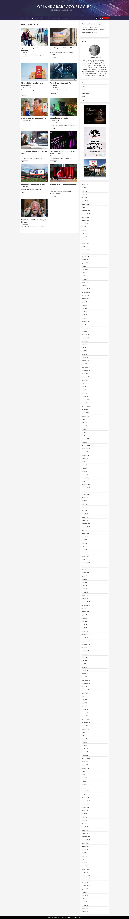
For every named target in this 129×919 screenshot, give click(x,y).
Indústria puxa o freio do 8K (61, 48)
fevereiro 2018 (85, 517)
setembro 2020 (86, 416)
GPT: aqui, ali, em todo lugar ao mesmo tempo (62, 152)
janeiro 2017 (85, 559)
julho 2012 (84, 735)
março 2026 (85, 201)
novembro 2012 (86, 722)
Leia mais (24, 60)
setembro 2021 (85, 377)
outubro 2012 (85, 726)
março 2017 (85, 553)
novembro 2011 (86, 762)
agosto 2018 (85, 497)
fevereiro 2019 (85, 478)
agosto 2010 (85, 810)
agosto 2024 (85, 263)
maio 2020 (84, 429)
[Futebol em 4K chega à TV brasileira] (63, 72)
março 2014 (85, 670)
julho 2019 (84, 462)
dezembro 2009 (86, 836)
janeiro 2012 (85, 755)
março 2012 (85, 748)
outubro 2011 (85, 765)
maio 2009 (84, 859)
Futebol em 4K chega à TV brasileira (60, 84)
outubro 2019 (85, 452)
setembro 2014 (85, 651)
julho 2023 (84, 305)
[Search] (100, 18)
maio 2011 (84, 781)
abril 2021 (84, 393)
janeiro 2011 (85, 794)
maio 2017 (84, 546)
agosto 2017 (85, 537)
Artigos (27, 18)
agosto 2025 (85, 224)
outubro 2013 (85, 687)
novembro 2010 (86, 801)
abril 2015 (84, 628)
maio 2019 (84, 468)
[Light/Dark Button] (96, 18)
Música (48, 18)
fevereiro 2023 (85, 321)
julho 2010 (84, 814)
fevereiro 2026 (85, 204)
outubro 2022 (85, 334)
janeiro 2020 (85, 442)
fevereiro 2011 (85, 791)
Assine (107, 18)
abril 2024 (84, 276)
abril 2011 (84, 784)
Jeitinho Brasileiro (38, 18)
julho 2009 (84, 853)
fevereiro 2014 (85, 674)
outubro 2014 (85, 647)
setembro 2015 (85, 612)
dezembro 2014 (86, 641)
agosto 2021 (85, 380)
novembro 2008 (86, 879)
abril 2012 (84, 745)
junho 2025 (84, 230)
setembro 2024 (86, 259)
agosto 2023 (85, 302)
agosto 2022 (85, 341)
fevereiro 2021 (85, 400)
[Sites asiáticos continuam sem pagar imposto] (34, 72)
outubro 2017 (85, 530)
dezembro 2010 (86, 797)
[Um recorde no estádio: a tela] (34, 173)
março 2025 (85, 240)
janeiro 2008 (85, 911)
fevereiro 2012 (85, 752)
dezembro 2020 (86, 406)
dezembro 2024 (86, 250)
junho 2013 (84, 700)
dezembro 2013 (86, 680)
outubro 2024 (85, 256)
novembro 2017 (86, 527)
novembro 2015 (86, 605)
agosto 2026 (85, 184)
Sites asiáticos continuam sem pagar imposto (32, 84)
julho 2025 (84, 227)
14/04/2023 (54, 87)
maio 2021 (84, 390)
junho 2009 (85, 856)
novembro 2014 (86, 644)
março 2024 (85, 279)
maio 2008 (84, 898)
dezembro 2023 (86, 289)
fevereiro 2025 (85, 243)
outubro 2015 (85, 608)
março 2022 (85, 357)
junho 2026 (84, 191)
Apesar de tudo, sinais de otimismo (31, 49)
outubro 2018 (85, 491)
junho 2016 (84, 582)
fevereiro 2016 (85, 595)
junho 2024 (84, 269)
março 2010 (85, 827)
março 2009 (85, 866)
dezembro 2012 (86, 719)
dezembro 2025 (86, 211)
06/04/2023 (54, 156)
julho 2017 (84, 540)
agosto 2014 (85, 654)
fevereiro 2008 (85, 908)
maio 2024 (84, 273)
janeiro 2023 (85, 325)
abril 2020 (84, 432)
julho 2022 (84, 344)
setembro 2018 (85, 494)
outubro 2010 (85, 804)
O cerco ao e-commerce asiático (33, 118)
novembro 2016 (86, 566)
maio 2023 (84, 312)
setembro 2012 (85, 729)
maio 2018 (84, 507)
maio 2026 (84, 194)
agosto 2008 (85, 889)
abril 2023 (84, 315)
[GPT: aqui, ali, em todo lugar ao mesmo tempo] (63, 140)
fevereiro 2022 (85, 361)
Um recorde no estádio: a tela (33, 184)
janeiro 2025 (85, 246)
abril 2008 (84, 902)
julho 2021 (84, 383)
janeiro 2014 (85, 677)
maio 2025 (84, 233)
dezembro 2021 (86, 367)
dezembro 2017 (86, 523)
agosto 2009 (85, 850)
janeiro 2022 (85, 364)
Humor (60, 18)
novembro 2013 (86, 683)
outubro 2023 (85, 295)
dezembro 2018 (86, 484)
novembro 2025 (86, 214)
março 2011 (85, 788)
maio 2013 (84, 703)
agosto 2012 (85, 732)
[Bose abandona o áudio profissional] (63, 107)
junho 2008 (85, 895)
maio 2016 (84, 585)
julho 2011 (84, 775)
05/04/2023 (25, 186)
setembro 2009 (86, 846)
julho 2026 (84, 188)
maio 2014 (84, 664)
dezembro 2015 (86, 602)
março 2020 (85, 435)
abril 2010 (84, 823)
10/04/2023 (25, 156)
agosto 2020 (85, 419)
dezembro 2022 (86, 328)
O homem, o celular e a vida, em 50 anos (34, 220)
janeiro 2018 (85, 520)
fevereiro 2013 (85, 713)
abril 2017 (84, 550)
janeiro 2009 (85, 872)
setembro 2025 (86, 220)
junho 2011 (84, 778)
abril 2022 (84, 354)
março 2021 (85, 396)
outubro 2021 (85, 374)
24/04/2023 (25, 52)
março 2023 (85, 318)
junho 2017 (84, 543)
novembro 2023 (86, 292)
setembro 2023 (86, 299)
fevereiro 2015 (85, 634)
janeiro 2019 (85, 481)
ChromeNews (70, 917)
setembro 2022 (86, 338)
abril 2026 (84, 197)
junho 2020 (85, 426)
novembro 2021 (86, 370)
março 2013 (85, 709)
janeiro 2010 (85, 833)
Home (21, 18)
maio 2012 (84, 742)
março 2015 (85, 631)
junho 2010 (84, 817)
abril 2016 (84, 589)
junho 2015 (84, 621)
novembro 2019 (86, 449)
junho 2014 (84, 660)
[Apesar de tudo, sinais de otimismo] (34, 37)
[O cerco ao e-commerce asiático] (34, 107)
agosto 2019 (85, 458)
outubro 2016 (85, 569)
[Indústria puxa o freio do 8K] (63, 37)
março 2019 (85, 475)
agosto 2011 (85, 771)
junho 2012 (84, 739)
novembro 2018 (86, 488)
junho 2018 (84, 504)
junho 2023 (84, 308)
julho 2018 (84, 501)
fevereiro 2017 (85, 556)
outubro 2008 (85, 882)
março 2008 (85, 905)
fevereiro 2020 (85, 439)
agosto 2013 (85, 693)
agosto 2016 (85, 576)
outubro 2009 (85, 843)
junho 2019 (84, 465)
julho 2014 (84, 657)
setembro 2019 (85, 455)
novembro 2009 (86, 840)
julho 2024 (84, 266)
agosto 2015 (85, 615)
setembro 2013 (85, 690)
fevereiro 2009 (85, 869)
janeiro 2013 (85, 716)
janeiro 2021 (85, 403)
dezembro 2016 (86, 563)
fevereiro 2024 (85, 282)
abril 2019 (84, 471)
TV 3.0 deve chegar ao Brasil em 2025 (34, 152)
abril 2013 (84, 706)
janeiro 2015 (85, 638)
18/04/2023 (25, 87)
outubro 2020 (85, 413)
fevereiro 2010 (85, 830)
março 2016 (85, 592)
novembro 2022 (86, 331)
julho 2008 (84, 892)
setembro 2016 (85, 572)
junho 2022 (84, 347)
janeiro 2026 (85, 207)
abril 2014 (84, 667)
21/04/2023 (54, 50)
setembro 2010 (85, 807)
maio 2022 (84, 351)
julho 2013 (84, 696)
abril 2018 (84, 510)
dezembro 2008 (86, 876)
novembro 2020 (86, 409)
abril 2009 (84, 863)
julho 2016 (84, 579)
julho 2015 (84, 618)
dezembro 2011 (86, 758)
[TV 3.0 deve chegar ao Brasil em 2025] (34, 140)
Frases (54, 18)
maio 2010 (84, 820)
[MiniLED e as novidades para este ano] (63, 173)
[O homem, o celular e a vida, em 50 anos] (34, 208)
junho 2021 (84, 387)
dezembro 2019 (86, 445)
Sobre (66, 18)
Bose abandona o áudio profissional (59, 119)
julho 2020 (84, 422)
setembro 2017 (85, 533)
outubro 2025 (85, 217)
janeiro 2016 (85, 599)
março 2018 (85, 514)
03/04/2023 (54, 189)
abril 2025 (84, 237)
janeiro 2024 (85, 286)
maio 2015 (84, 625)
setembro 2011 (85, 768)
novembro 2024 (86, 253)
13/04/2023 (25, 120)
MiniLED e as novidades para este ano (63, 185)
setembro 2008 (86, 885)
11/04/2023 (54, 122)
